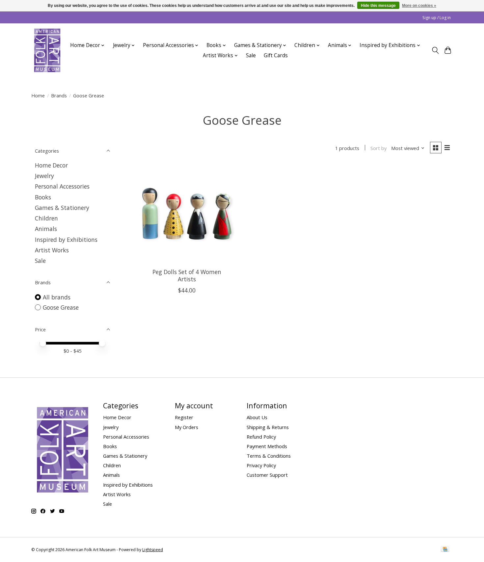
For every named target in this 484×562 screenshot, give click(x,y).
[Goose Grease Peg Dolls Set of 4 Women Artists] (186, 213)
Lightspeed (152, 549)
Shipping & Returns (268, 427)
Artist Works (52, 250)
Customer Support (267, 475)
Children (46, 218)
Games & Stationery (62, 208)
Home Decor (51, 165)
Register (184, 417)
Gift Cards (276, 55)
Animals (46, 229)
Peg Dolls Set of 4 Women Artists (186, 275)
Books (43, 197)
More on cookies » (419, 5)
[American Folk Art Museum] (47, 50)
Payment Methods (267, 446)
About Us (257, 417)
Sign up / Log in (436, 17)
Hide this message (378, 5)
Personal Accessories (62, 186)
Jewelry (44, 176)
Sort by (378, 148)
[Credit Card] (445, 550)
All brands (56, 297)
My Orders (186, 427)
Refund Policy (261, 436)
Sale (251, 55)
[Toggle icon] (435, 50)
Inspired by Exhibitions (66, 239)
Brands (59, 95)
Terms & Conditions (269, 455)
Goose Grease (61, 307)
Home (38, 95)
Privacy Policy (261, 465)
